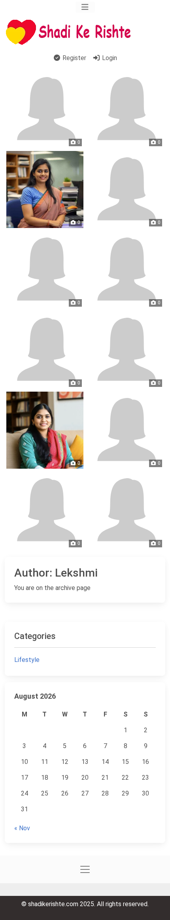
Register (73, 58)
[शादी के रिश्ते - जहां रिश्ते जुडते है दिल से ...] (71, 32)
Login (108, 58)
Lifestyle (27, 660)
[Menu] (85, 7)
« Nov (22, 828)
